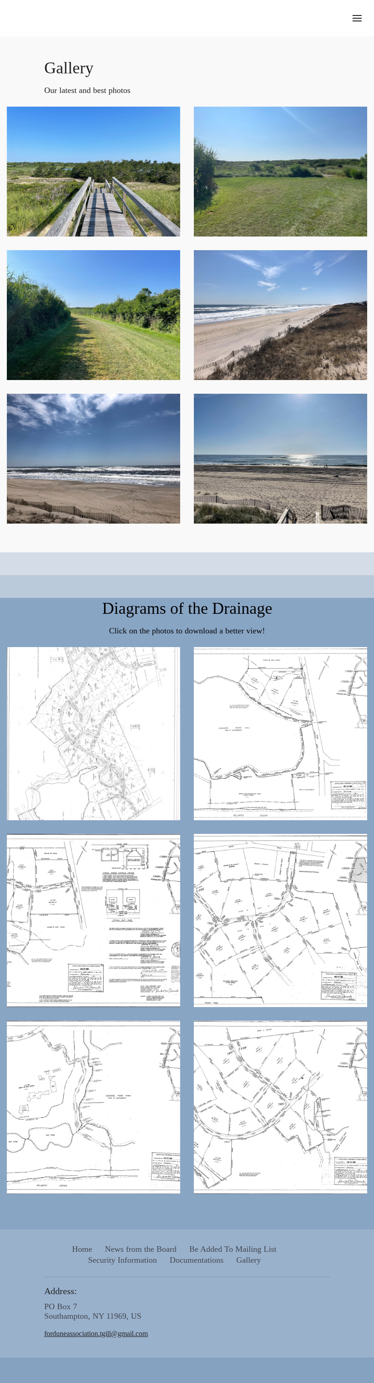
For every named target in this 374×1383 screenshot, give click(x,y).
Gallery (69, 68)
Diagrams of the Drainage (187, 608)
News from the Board (141, 1249)
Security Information (122, 1260)
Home (82, 1249)
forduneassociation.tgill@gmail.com (96, 1333)
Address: (60, 1291)
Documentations (196, 1260)
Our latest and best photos (87, 90)
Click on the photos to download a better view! (187, 630)
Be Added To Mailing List (232, 1249)
